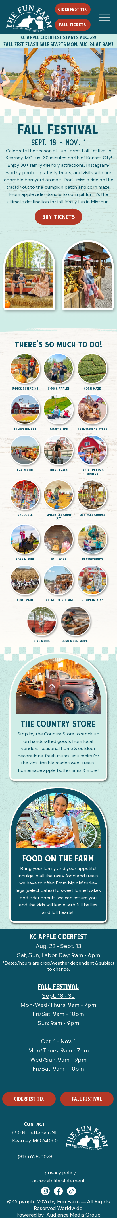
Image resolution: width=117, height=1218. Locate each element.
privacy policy (60, 1172)
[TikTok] (71, 1191)
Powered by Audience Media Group (58, 1214)
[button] (73, 25)
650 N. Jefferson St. (35, 1132)
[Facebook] (58, 1191)
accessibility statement (58, 1180)
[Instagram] (45, 1191)
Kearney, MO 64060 (35, 1140)
